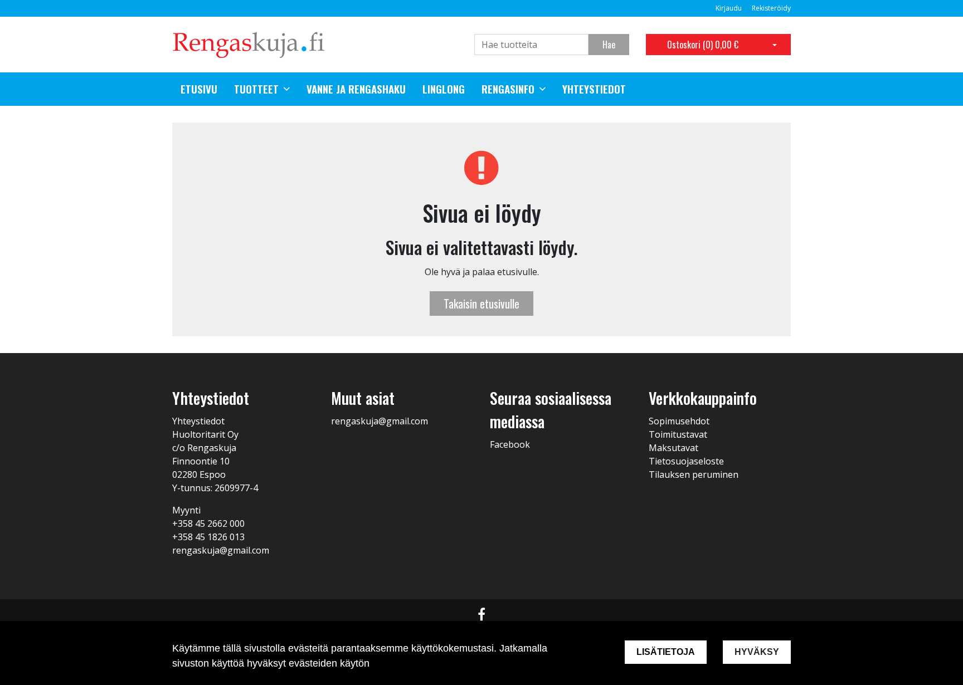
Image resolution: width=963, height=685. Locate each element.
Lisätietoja (665, 652)
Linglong (443, 89)
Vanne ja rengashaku (356, 89)
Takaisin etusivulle (481, 303)
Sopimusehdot (679, 421)
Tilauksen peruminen (693, 474)
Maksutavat (673, 448)
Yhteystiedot (594, 89)
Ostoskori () (702, 44)
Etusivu (199, 89)
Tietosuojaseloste (686, 461)
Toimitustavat (678, 434)
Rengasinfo (507, 89)
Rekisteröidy (771, 8)
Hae (608, 44)
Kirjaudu (729, 8)
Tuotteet (256, 89)
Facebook (510, 444)
